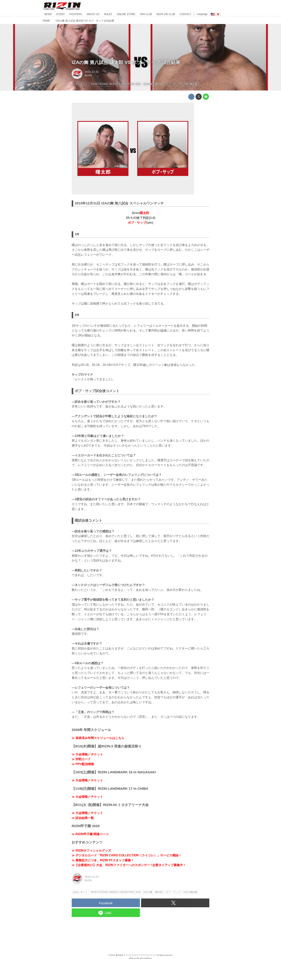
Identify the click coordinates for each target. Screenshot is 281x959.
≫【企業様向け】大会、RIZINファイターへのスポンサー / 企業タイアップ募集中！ (129, 865)
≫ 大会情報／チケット (87, 754)
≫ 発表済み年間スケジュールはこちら (98, 738)
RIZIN (88, 75)
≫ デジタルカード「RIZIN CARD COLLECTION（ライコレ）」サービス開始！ (127, 855)
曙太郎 (144, 213)
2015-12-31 (92, 71)
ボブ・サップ (137, 222)
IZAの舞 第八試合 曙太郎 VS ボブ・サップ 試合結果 (126, 62)
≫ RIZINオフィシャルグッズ (91, 850)
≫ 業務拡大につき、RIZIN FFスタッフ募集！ (103, 860)
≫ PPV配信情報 (83, 764)
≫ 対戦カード (81, 759)
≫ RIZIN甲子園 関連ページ (90, 834)
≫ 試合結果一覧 (83, 817)
